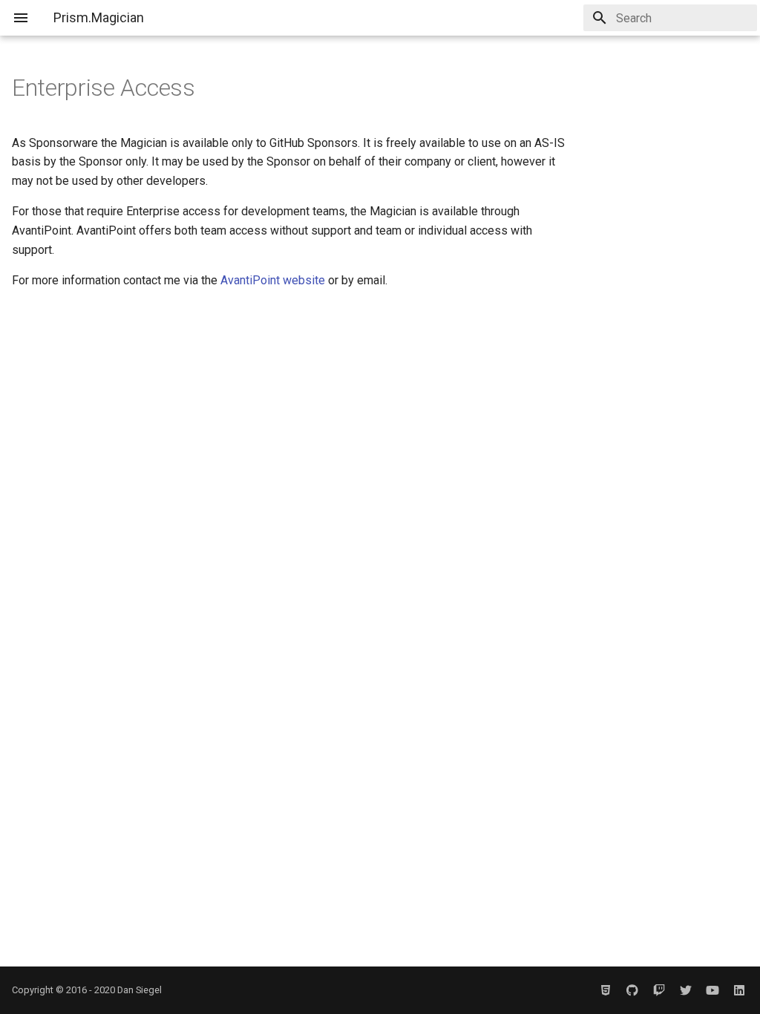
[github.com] (632, 990)
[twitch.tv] (659, 990)
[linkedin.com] (739, 990)
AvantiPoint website (272, 280)
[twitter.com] (686, 990)
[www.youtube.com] (712, 990)
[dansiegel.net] (606, 990)
